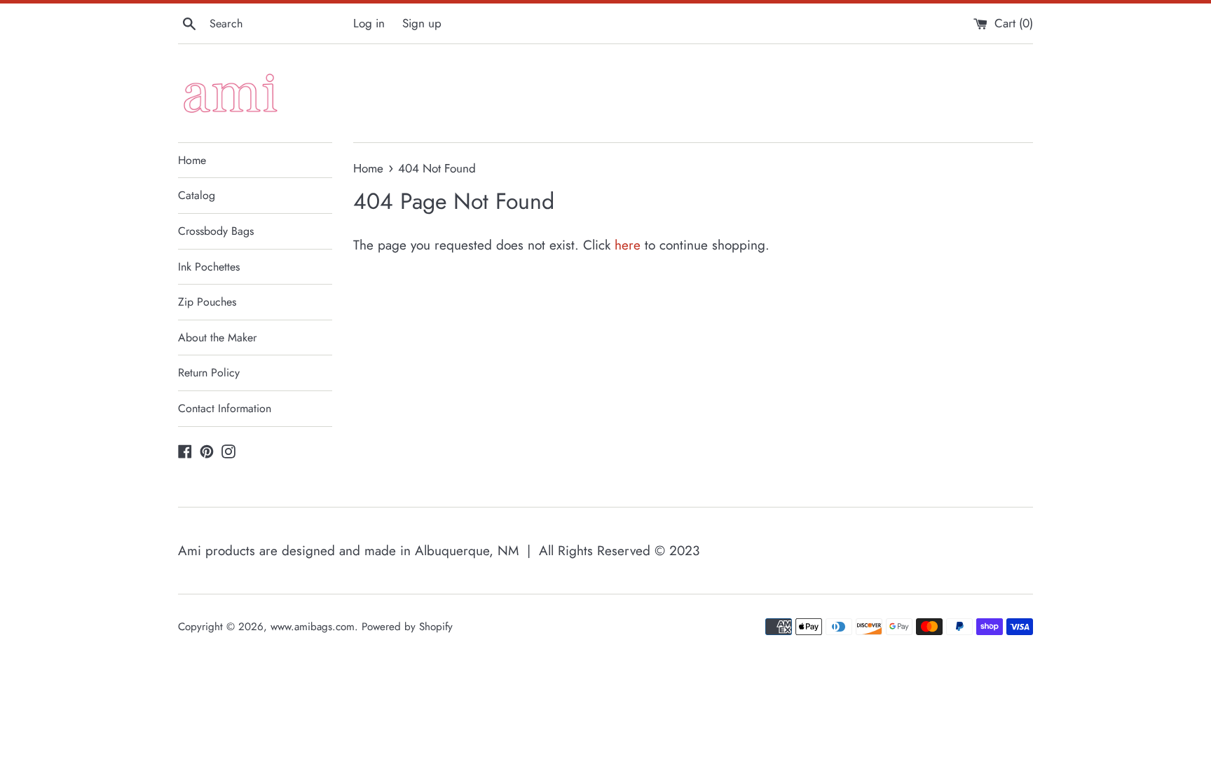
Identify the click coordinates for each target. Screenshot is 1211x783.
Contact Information (224, 408)
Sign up (422, 23)
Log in (369, 23)
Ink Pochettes (209, 267)
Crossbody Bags (216, 231)
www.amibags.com (313, 626)
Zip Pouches (207, 302)
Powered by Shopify (407, 626)
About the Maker (217, 337)
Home (192, 160)
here (628, 245)
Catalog (196, 195)
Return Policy (209, 373)
